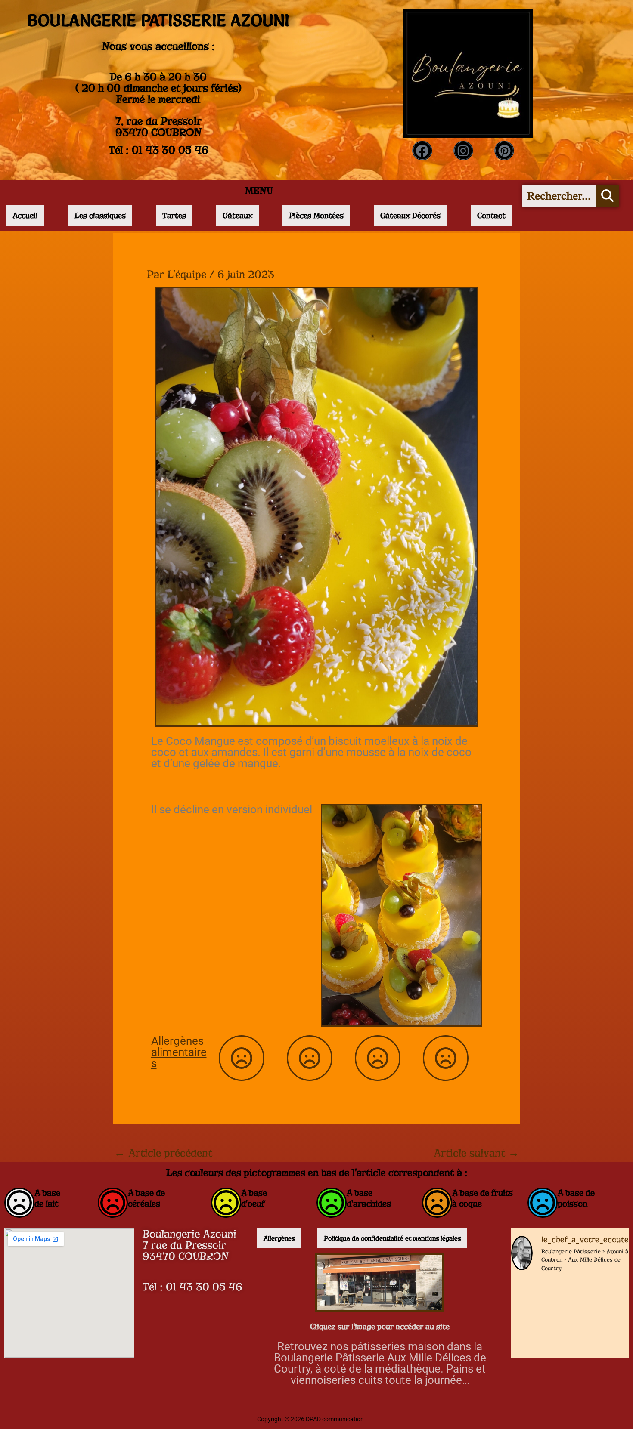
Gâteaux (237, 215)
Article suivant (476, 1153)
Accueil (25, 215)
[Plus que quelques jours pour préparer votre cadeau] (538, 1298)
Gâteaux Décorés (410, 215)
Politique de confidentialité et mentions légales (392, 1238)
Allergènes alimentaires (179, 1052)
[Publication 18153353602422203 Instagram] (601, 1298)
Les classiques (100, 215)
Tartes (174, 215)
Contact (491, 215)
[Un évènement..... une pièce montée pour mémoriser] (601, 1339)
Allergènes (279, 1238)
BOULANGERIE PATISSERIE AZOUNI (158, 20)
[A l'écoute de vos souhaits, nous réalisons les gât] (538, 1339)
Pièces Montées (316, 215)
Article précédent (163, 1153)
